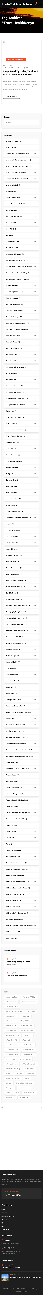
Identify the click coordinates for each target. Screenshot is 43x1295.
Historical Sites (11, 480)
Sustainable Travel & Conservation (18, 769)
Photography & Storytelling (15, 624)
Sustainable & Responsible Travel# (18, 756)
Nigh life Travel (11, 593)
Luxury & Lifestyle (12, 537)
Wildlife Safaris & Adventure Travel (18, 926)
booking (8, 1073)
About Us (5, 1213)
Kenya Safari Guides (13, 511)
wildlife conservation (13, 919)
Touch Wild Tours (23, 1088)
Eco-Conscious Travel (13, 392)
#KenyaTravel (10, 1021)
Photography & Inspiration (15, 618)
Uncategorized (11, 857)
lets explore (10, 1088)
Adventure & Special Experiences (17, 166)
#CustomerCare (11, 1002)
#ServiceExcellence (27, 1030)
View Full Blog (10, 96)
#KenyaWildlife (24, 1021)
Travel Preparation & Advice (16, 59)
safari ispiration (11, 681)
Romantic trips (11, 656)
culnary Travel (11, 286)
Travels (8, 838)
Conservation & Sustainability (16, 273)
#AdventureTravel (12, 997)
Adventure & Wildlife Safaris (16, 179)
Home (4, 1209)
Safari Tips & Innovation (14, 706)
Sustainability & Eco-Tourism (16, 737)
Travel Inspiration (12, 806)
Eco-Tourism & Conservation (16, 398)
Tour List (4, 1219)
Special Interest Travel (14, 731)
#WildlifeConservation (29, 1064)
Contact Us (5, 1230)
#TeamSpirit (28, 1035)
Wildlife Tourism (11, 932)
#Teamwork (26, 1040)
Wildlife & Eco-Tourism (14, 894)
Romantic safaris (12, 649)
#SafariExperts (11, 1030)
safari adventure (12, 668)
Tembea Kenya (11, 775)
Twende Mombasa (12, 850)
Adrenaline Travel (12, 141)
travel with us (10, 1097)
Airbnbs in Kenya (11, 191)
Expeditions (10, 411)
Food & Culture (11, 449)
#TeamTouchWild (12, 1040)
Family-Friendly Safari (13, 1078)
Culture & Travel (11, 342)
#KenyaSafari (25, 1016)
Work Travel (10, 938)
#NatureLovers (11, 1026)
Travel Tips (10, 831)
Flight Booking (11, 442)
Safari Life (9, 687)
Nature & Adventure (13, 568)
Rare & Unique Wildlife (14, 637)
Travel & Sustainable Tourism (16, 800)
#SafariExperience (26, 1026)
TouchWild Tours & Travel (17, 4)
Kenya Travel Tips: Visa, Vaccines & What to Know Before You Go (20, 73)
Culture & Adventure (13, 304)
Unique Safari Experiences (15, 863)
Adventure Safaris (12, 185)
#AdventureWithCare (29, 997)
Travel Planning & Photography (17, 813)
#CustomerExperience (28, 1002)
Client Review (10, 242)
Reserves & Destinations (14, 643)
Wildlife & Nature (12, 907)
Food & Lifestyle (11, 455)
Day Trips (9, 361)
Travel (17, 1092)
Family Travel (10, 424)
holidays (9, 1083)
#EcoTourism (31, 1011)
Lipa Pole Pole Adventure (16, 975)
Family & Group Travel (13, 417)
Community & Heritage (14, 254)
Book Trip (9, 229)
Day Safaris (10, 355)
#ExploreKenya (11, 1016)
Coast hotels (10, 248)
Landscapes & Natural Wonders (17, 518)
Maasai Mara (10, 549)
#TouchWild (10, 1045)
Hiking (8, 474)
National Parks (11, 562)
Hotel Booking (11, 486)
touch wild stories (12, 781)
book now (19, 1073)
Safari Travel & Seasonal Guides (17, 712)
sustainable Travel (12, 762)
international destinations (24, 1083)
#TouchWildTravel (12, 1054)
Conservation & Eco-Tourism (16, 260)
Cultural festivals (12, 298)
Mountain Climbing (12, 555)
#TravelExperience (28, 1054)
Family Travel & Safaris (14, 436)
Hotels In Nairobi (11, 493)
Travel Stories (11, 825)
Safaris (8, 719)
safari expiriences (12, 675)
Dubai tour (9, 380)
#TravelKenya (10, 1059)
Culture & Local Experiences (16, 329)
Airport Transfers (12, 198)
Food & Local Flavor (13, 461)
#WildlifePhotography (13, 1069)
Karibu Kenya (10, 505)
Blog (3, 1223)
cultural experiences (13, 292)
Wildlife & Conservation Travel (16, 888)
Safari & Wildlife (11, 662)
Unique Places (24, 1097)
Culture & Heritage (12, 317)
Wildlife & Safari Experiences (16, 913)
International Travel (13, 499)
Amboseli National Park (14, 204)
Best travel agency (12, 216)
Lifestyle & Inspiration (13, 530)
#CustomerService (12, 1006)
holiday (27, 1078)
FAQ (3, 1226)
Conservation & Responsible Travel (18, 267)
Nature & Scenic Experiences (16, 580)
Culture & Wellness (12, 348)
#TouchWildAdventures (26, 1045)
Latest (8, 524)
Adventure (9, 147)
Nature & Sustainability (14, 587)
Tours (8, 1092)
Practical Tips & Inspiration (15, 631)
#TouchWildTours (28, 1049)
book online (30, 1073)
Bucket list (9, 235)
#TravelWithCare (25, 1059)
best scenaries (29, 1069)
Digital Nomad (11, 373)
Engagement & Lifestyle (14, 405)
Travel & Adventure (12, 788)
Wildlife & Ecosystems (14, 901)
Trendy (8, 844)
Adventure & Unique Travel (15, 173)
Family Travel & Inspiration (15, 430)
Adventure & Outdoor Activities (17, 154)
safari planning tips (13, 700)
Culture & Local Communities (16, 323)
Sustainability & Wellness (15, 744)
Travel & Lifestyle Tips (14, 794)
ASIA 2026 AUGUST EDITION (11, 1268)
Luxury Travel (10, 543)
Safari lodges (10, 693)
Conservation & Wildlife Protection (18, 279)
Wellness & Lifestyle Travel (15, 869)
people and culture (12, 599)
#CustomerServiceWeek (14, 1011)
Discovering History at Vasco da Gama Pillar (19, 963)
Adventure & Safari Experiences (17, 160)
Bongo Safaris (11, 223)
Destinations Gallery (8, 1216)
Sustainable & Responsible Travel (18, 750)
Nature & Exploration (13, 574)
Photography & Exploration (15, 612)
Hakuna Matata (11, 467)
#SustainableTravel (12, 1035)
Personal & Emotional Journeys (17, 606)
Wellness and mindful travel (15, 882)
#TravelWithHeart (12, 1064)
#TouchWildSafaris (12, 1049)
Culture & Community (13, 311)
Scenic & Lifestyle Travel (15, 725)
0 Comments (29, 68)
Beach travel (10, 210)
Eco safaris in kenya (13, 386)
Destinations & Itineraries (15, 367)
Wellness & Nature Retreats (15, 875)
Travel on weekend (29, 1092)
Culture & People (12, 336)
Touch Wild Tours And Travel (13, 68)
